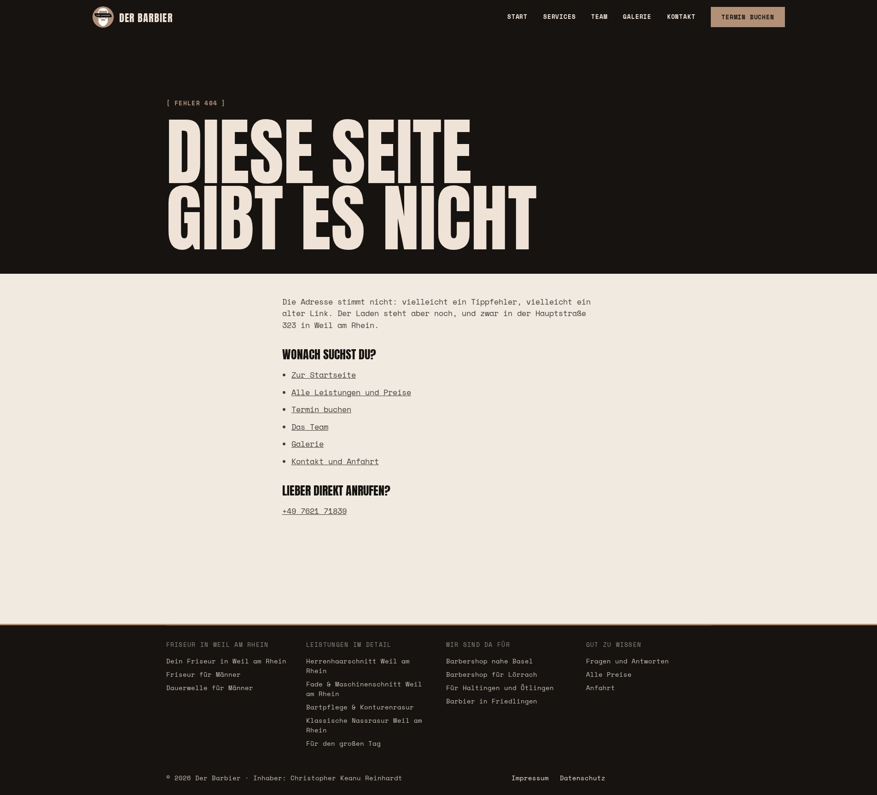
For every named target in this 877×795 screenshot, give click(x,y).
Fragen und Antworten (627, 661)
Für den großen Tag (343, 743)
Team (599, 16)
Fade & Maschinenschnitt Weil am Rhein (364, 688)
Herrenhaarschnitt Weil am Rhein (358, 665)
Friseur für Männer (203, 674)
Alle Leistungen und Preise (351, 392)
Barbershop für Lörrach (491, 674)
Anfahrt (600, 687)
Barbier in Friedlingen (491, 701)
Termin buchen (321, 409)
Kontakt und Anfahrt (335, 461)
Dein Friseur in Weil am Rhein (226, 661)
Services (559, 16)
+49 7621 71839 (314, 511)
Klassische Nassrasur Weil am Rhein (364, 725)
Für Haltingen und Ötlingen (500, 687)
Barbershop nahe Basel (489, 661)
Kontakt (681, 16)
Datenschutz (582, 778)
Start (517, 16)
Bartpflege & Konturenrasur (360, 707)
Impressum (530, 778)
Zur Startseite (323, 374)
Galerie (637, 16)
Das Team (309, 426)
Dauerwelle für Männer (209, 687)
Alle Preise (609, 674)
